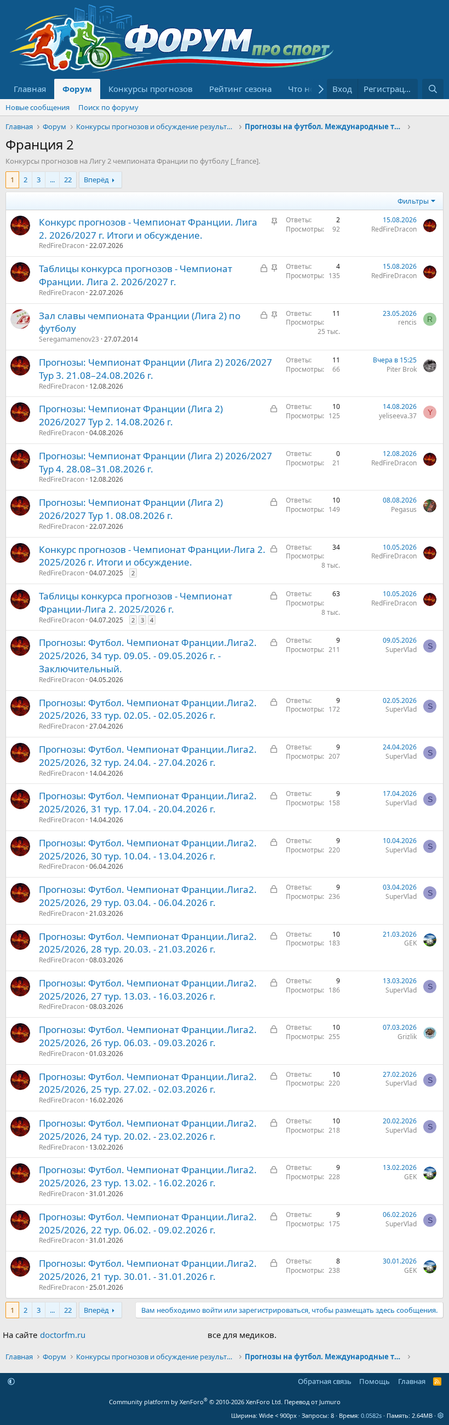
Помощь (374, 1381)
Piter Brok (402, 369)
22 (68, 179)
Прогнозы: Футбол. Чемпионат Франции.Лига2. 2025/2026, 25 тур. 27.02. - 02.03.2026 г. (148, 1083)
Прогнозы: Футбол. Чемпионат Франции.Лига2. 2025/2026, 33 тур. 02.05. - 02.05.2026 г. (148, 709)
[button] (11, 1381)
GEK (410, 943)
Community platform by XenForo (196, 1402)
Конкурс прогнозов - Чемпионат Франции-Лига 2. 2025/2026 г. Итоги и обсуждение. (152, 556)
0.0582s (371, 1415)
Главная (30, 88)
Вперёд (96, 179)
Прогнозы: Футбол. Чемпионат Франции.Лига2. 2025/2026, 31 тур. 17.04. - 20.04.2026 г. (148, 802)
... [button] (52, 179)
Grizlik (407, 1036)
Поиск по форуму (108, 107)
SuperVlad (401, 649)
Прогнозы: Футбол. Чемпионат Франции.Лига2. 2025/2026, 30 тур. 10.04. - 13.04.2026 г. (148, 849)
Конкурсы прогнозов (150, 88)
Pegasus (404, 509)
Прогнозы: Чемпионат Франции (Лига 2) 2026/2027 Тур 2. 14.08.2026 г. (131, 415)
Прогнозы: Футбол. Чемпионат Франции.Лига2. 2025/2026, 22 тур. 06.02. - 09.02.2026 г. (148, 1223)
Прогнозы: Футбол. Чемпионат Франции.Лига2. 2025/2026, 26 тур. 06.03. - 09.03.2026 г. (148, 1036)
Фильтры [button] (413, 201)
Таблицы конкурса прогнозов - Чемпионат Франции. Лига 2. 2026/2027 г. (135, 275)
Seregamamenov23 (69, 339)
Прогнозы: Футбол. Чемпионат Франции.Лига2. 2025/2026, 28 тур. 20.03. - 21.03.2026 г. (148, 943)
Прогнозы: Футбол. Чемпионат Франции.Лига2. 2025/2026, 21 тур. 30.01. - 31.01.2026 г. (148, 1270)
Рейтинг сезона (240, 88)
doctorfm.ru (62, 1334)
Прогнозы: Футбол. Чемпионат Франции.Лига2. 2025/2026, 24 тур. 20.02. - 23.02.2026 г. (148, 1130)
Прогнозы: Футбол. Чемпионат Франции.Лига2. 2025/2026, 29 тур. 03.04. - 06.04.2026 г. (148, 896)
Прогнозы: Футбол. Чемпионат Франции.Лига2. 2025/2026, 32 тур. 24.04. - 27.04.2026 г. (148, 756)
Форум (77, 88)
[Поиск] (433, 89)
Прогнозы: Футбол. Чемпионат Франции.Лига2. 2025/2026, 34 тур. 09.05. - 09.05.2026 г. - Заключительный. (148, 655)
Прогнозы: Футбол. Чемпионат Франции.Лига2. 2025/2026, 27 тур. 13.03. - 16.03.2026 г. (148, 989)
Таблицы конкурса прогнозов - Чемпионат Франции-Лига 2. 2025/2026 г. (135, 602)
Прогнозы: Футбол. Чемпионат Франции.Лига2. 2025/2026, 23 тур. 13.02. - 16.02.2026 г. (148, 1176)
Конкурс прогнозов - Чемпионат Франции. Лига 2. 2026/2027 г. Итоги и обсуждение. (148, 228)
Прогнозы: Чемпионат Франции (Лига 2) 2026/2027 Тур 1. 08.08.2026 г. (131, 509)
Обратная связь (325, 1381)
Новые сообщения (37, 107)
